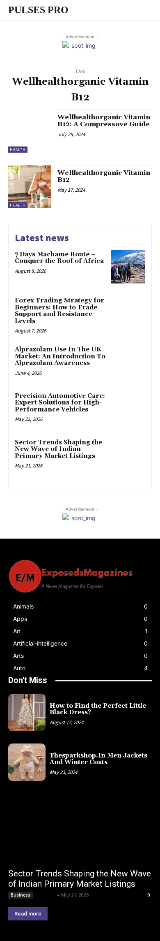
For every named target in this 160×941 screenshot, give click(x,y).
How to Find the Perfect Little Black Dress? (98, 709)
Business (20, 895)
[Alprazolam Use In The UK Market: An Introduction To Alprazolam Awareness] (128, 362)
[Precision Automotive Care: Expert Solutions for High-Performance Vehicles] (128, 408)
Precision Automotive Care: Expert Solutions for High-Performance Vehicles (60, 403)
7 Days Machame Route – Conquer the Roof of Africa (59, 258)
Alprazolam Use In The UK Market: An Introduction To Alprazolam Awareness (60, 356)
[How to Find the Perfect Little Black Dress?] (27, 712)
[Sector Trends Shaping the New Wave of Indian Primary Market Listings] (128, 455)
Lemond (45, 895)
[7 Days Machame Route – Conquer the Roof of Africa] (128, 267)
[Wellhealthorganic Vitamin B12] (29, 186)
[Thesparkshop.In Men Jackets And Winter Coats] (27, 762)
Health (18, 149)
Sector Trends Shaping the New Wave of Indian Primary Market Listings (58, 449)
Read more (27, 914)
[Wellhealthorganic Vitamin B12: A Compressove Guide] (29, 131)
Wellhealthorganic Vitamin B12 (103, 176)
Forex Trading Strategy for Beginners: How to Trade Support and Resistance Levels (59, 311)
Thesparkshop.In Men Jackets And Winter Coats (98, 759)
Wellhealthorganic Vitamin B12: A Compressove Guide (103, 121)
